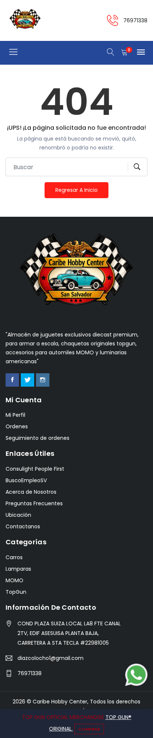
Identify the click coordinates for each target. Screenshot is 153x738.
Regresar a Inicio (76, 190)
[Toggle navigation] (13, 52)
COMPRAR (89, 729)
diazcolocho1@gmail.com (50, 658)
